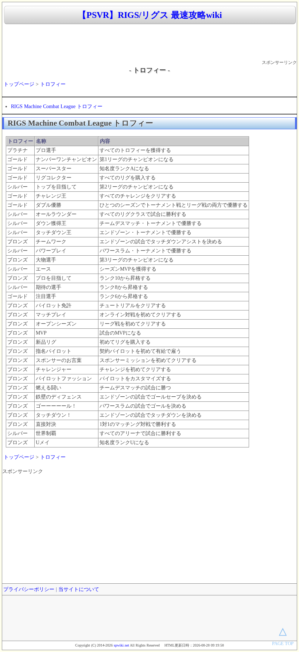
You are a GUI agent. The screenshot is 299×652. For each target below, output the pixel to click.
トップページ (19, 84)
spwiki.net (121, 645)
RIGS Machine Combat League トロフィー (56, 106)
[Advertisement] (149, 42)
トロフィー (53, 84)
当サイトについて (78, 589)
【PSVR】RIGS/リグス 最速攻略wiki (150, 15)
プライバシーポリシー (28, 589)
